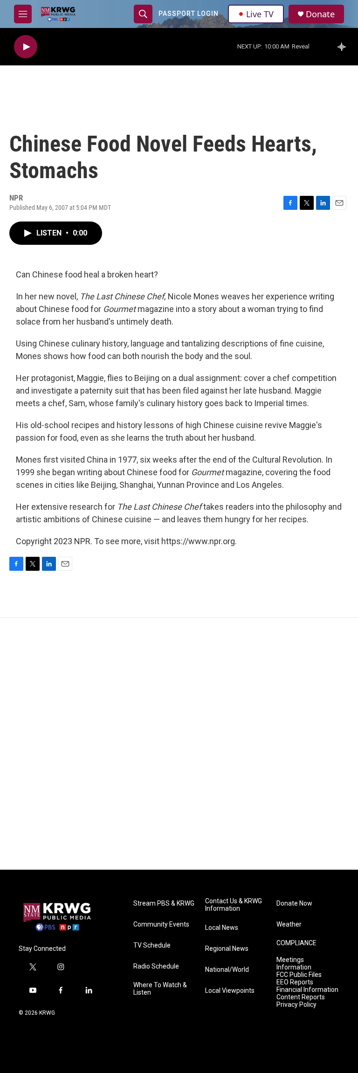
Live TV (260, 14)
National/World (227, 969)
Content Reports (300, 997)
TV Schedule (152, 945)
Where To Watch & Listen (160, 989)
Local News (221, 927)
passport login (188, 13)
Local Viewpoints (230, 990)
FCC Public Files (299, 974)
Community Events (161, 924)
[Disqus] (179, 743)
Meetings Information (293, 963)
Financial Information (307, 989)
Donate (320, 14)
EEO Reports (294, 982)
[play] (25, 47)
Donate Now (294, 903)
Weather (289, 924)
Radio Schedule (156, 966)
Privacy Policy (296, 1004)
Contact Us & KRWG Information (233, 905)
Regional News (226, 948)
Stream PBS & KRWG (163, 903)
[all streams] (344, 46)
